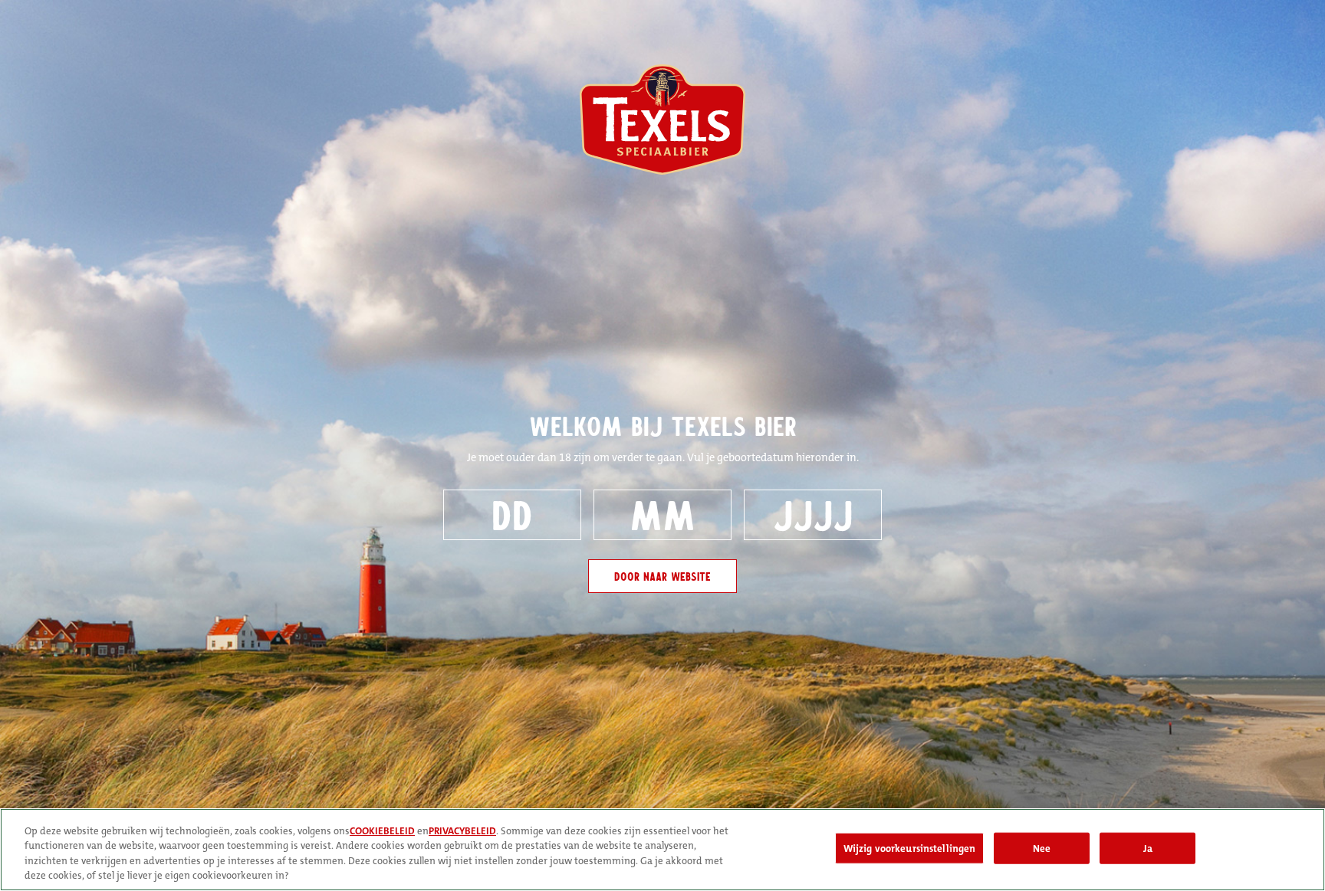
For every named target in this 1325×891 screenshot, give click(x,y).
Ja (1147, 848)
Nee (1041, 848)
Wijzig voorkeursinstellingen (909, 848)
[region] (662, 849)
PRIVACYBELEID (462, 830)
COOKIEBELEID (382, 830)
